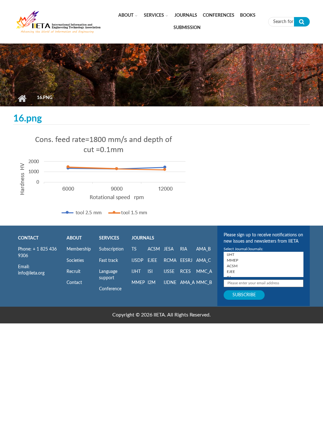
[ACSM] (263, 266)
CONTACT (28, 238)
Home (22, 98)
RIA (183, 249)
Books (247, 15)
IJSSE (169, 271)
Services (154, 15)
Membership (79, 249)
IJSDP (137, 260)
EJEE (152, 260)
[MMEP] (263, 260)
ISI (150, 271)
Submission (187, 28)
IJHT (136, 271)
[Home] (58, 21)
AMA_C (203, 260)
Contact (74, 282)
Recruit (73, 271)
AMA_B (203, 249)
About (125, 15)
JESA (168, 249)
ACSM (154, 249)
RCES (185, 271)
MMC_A (204, 271)
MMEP (138, 282)
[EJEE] (263, 272)
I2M (152, 282)
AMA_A (187, 282)
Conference (110, 289)
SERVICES (109, 238)
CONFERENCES (218, 15)
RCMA (170, 260)
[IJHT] (263, 254)
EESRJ (186, 260)
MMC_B (204, 282)
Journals (185, 15)
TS (134, 249)
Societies (75, 260)
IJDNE (170, 282)
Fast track (108, 260)
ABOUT (74, 238)
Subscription (111, 249)
